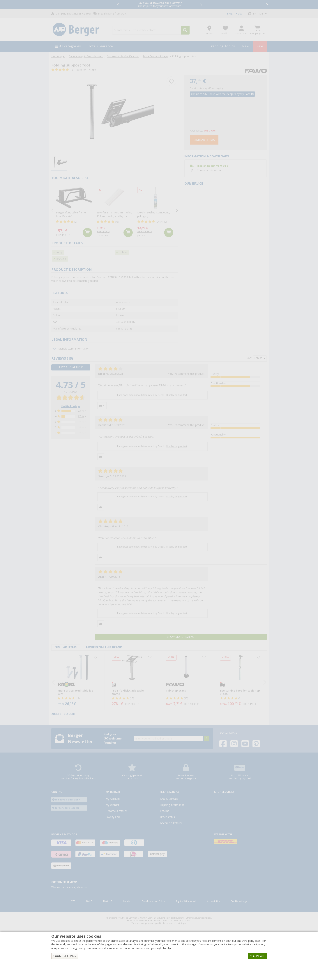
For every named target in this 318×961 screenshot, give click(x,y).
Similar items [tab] (66, 647)
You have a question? (67, 799)
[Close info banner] (267, 5)
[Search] (185, 30)
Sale (260, 46)
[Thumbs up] (102, 405)
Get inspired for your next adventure (159, 4)
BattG (89, 901)
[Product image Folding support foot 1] (114, 113)
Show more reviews (180, 636)
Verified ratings (70, 406)
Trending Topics (222, 46)
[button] (118, 4)
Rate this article (71, 367)
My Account (113, 798)
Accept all (257, 955)
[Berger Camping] (80, 30)
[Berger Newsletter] (206, 738)
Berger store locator (66, 808)
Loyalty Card (113, 817)
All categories (70, 46)
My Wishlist (112, 804)
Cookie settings (239, 901)
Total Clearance (100, 46)
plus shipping (217, 88)
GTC (73, 901)
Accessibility (213, 901)
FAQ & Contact (169, 798)
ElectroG (107, 901)
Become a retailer (116, 810)
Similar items (204, 140)
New (245, 46)
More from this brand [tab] (104, 647)
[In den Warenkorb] (87, 232)
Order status (167, 817)
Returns (164, 810)
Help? (239, 13)
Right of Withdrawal (186, 901)
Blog (229, 13)
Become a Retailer (171, 823)
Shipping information (172, 804)
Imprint (127, 901)
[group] (59, 162)
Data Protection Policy (153, 901)
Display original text (176, 395)
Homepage (58, 56)
